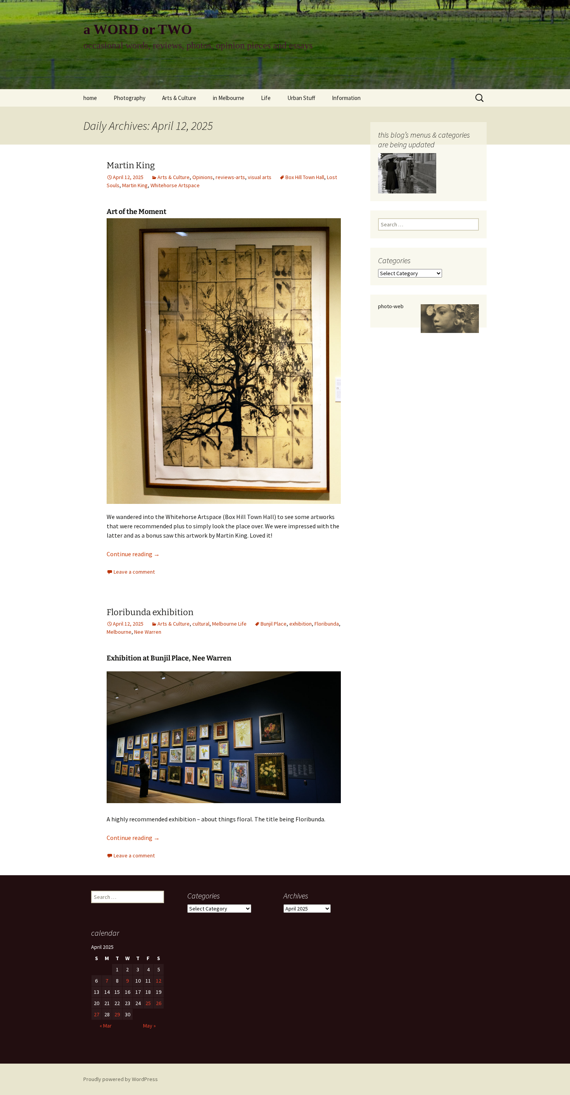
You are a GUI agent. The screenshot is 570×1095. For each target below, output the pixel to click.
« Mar (106, 1025)
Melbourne (119, 631)
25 (148, 1003)
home (90, 98)
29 (117, 1014)
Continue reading (133, 554)
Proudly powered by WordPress (120, 1079)
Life (266, 98)
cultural (200, 623)
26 (158, 1003)
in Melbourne (228, 98)
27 (96, 1014)
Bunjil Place (274, 623)
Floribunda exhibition (150, 612)
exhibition (300, 623)
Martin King (131, 165)
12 (158, 980)
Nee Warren (147, 631)
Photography (129, 98)
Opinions (202, 177)
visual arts (259, 177)
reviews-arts (230, 177)
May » (149, 1025)
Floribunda (326, 623)
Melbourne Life (229, 623)
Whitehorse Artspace (175, 185)
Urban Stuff (301, 98)
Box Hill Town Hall (304, 177)
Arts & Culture (179, 98)
